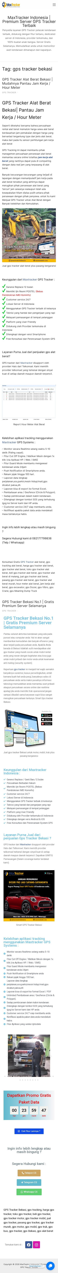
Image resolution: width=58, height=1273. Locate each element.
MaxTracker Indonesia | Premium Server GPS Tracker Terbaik (29, 21)
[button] (6, 1056)
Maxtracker (30, 279)
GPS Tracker (9, 92)
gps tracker (19, 669)
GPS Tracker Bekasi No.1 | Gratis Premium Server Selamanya (28, 604)
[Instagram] (36, 1244)
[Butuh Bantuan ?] (50, 1266)
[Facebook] (28, 1244)
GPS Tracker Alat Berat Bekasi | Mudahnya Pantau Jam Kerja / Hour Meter (27, 83)
